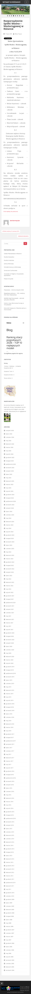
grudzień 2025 (10, 457)
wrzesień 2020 (10, 639)
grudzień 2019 (10, 666)
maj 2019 (8, 687)
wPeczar (27, 987)
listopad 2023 (10, 538)
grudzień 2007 (10, 930)
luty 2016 (8, 805)
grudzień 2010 (10, 892)
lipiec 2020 (9, 646)
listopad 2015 (10, 815)
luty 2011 (8, 889)
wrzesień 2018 (10, 710)
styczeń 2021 (9, 629)
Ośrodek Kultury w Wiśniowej (12, 267)
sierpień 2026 (10, 430)
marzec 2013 (9, 862)
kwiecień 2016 (10, 798)
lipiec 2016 (9, 788)
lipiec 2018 (9, 714)
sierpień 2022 (10, 572)
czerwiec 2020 (10, 650)
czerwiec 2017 (10, 751)
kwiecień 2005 (10, 967)
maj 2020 (8, 653)
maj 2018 (8, 720)
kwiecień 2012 (10, 872)
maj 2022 (8, 579)
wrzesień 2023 (10, 542)
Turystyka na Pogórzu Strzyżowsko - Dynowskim (14, 274)
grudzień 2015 (10, 812)
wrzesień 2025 (10, 467)
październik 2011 (11, 882)
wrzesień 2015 (10, 822)
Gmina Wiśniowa (9, 264)
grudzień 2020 (10, 633)
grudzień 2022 (10, 562)
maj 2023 (8, 552)
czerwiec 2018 (10, 717)
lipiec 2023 (9, 545)
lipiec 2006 (9, 946)
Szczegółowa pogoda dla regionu (13, 353)
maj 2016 (8, 795)
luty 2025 (8, 488)
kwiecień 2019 (10, 690)
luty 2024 (8, 528)
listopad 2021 (10, 599)
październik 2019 (11, 673)
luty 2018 (8, 731)
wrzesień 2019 (10, 677)
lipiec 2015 (9, 828)
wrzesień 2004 (10, 970)
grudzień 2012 (10, 865)
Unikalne (18, 366)
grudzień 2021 (10, 596)
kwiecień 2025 (10, 481)
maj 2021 (8, 616)
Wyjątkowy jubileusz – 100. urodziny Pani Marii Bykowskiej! (14, 294)
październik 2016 (11, 778)
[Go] (25, 243)
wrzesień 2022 (10, 569)
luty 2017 (8, 764)
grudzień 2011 (10, 879)
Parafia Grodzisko (9, 260)
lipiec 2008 (9, 919)
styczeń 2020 (9, 663)
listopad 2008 (10, 916)
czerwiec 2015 (10, 832)
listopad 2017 (10, 737)
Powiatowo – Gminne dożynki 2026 (14, 290)
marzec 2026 (9, 447)
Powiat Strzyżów (8, 279)
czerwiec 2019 (10, 683)
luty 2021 (8, 626)
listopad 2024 (10, 498)
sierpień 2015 (10, 825)
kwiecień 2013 (10, 859)
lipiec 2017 (9, 747)
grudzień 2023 (10, 535)
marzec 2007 (9, 936)
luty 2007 (8, 940)
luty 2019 (8, 697)
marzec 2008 (9, 926)
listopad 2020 (10, 636)
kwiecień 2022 (10, 582)
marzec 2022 (9, 585)
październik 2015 (11, 818)
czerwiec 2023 (10, 548)
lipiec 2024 (9, 511)
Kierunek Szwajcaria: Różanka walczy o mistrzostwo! (15, 308)
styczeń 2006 (9, 957)
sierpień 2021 (10, 609)
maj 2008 (8, 923)
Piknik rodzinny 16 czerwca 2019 (11, 231)
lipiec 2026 (9, 434)
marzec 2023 (9, 558)
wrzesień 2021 (10, 606)
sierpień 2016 (10, 785)
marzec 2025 (9, 484)
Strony (6, 366)
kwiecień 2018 (10, 724)
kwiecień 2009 (10, 909)
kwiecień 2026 (10, 444)
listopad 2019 (10, 670)
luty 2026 (8, 451)
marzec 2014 (9, 845)
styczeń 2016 (9, 808)
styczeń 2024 (9, 532)
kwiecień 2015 (10, 835)
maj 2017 (8, 754)
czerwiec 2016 (10, 791)
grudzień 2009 (10, 899)
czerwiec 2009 (10, 906)
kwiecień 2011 (10, 886)
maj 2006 (8, 953)
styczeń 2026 (9, 454)
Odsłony (11, 366)
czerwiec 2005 (10, 963)
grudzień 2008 (10, 913)
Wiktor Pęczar (18, 34)
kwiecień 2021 (10, 619)
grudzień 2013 (10, 849)
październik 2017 (11, 741)
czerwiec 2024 (10, 515)
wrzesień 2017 (10, 744)
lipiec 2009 (9, 903)
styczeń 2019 (9, 700)
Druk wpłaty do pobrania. (11, 211)
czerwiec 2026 (10, 437)
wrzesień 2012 (10, 869)
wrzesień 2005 (10, 960)
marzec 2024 (9, 525)
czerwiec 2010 (10, 896)
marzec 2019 (9, 693)
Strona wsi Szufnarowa (10, 270)
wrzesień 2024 (10, 505)
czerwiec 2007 (10, 933)
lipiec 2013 (9, 855)
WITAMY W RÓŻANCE (11, 2)
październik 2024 (11, 501)
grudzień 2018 (10, 704)
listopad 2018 (10, 707)
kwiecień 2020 (10, 656)
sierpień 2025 (10, 471)
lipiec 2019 (9, 680)
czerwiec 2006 (10, 950)
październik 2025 (11, 464)
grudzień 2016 (10, 771)
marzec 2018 (9, 727)
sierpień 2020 (10, 643)
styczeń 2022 (9, 592)
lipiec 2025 (9, 474)
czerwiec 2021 (10, 612)
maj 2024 (8, 518)
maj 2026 (8, 440)
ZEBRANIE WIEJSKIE (23, 236)
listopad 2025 (10, 461)
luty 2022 (8, 589)
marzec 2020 (9, 660)
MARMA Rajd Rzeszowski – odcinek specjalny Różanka (14, 299)
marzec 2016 (9, 801)
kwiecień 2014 (10, 842)
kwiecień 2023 (10, 555)
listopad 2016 (10, 774)
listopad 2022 (10, 565)
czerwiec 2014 (10, 839)
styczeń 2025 (9, 491)
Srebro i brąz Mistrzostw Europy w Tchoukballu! (14, 304)
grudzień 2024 (10, 494)
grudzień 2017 (10, 734)
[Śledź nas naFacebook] (1, 983)
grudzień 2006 (10, 943)
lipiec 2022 (9, 575)
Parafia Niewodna (9, 257)
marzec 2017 (9, 761)
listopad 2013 (10, 852)
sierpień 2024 (10, 508)
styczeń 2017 (9, 768)
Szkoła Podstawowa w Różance (13, 253)
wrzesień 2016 (10, 781)
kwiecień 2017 (10, 758)
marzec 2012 (9, 876)
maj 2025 (8, 478)
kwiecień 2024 (10, 521)
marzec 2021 (9, 623)
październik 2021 (11, 602)
